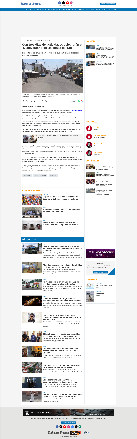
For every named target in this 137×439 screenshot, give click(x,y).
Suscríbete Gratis (100, 272)
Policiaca (32, 9)
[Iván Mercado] (89, 153)
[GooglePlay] (79, 426)
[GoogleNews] (72, 426)
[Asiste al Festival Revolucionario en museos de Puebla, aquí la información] (32, 224)
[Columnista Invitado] (89, 136)
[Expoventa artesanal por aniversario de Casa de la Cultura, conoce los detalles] (32, 199)
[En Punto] (89, 128)
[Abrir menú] (22, 9)
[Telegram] (34, 101)
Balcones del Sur (77, 110)
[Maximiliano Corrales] (89, 145)
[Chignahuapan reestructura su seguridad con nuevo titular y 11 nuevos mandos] (32, 337)
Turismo (98, 9)
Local (26, 9)
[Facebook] (59, 2)
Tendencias (81, 9)
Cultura (74, 9)
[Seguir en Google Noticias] (81, 101)
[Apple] (76, 426)
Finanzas (49, 9)
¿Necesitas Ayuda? (68, 422)
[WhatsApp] (31, 101)
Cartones (62, 9)
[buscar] (115, 9)
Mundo (44, 9)
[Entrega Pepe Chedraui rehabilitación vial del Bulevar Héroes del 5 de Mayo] (32, 368)
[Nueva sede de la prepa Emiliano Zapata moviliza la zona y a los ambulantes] (32, 286)
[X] (63, 2)
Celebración (26, 175)
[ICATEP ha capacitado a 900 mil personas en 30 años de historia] (32, 212)
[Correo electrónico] (38, 101)
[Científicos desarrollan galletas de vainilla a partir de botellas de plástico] (32, 269)
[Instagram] (71, 2)
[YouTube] (67, 2)
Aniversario (53, 175)
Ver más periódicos (108, 4)
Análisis (55, 9)
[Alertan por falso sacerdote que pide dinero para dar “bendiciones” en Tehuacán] (32, 397)
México (38, 9)
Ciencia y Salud (90, 9)
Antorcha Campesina (40, 175)
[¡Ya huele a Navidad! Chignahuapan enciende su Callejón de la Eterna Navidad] (32, 303)
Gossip (68, 9)
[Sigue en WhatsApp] (78, 101)
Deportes (104, 9)
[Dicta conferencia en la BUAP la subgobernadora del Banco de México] (32, 383)
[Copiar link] (42, 101)
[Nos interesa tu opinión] (68, 412)
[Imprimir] (45, 101)
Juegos (111, 9)
